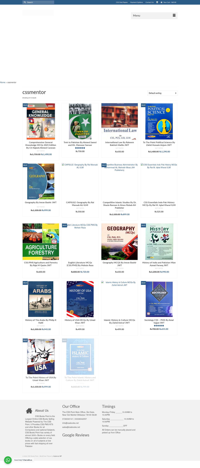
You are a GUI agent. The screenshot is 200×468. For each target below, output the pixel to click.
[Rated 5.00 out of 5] (80, 148)
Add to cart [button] (41, 158)
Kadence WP (57, 456)
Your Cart (169, 2)
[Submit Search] (24, 2)
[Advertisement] (81, 49)
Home (2, 82)
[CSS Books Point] (46, 12)
